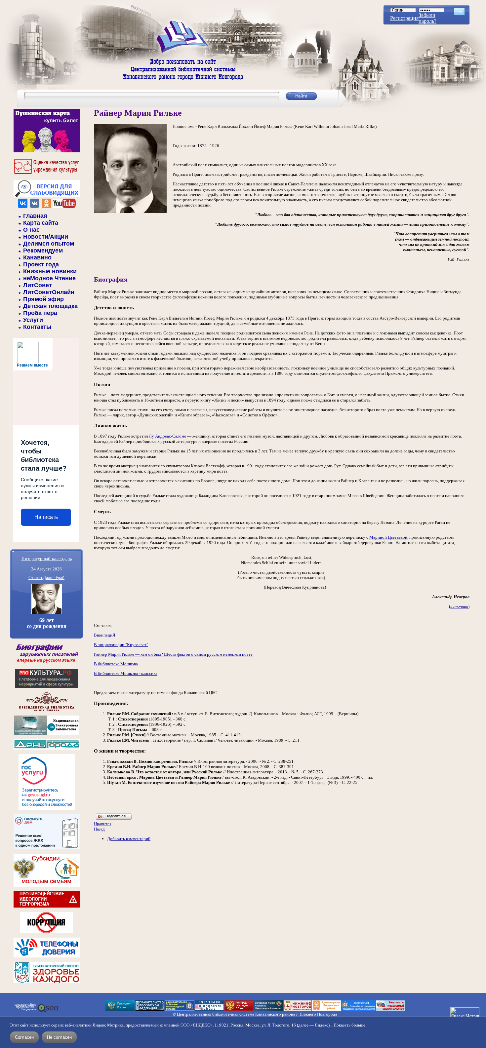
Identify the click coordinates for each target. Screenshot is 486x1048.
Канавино (37, 257)
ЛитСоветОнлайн (48, 292)
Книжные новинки (50, 271)
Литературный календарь (46, 558)
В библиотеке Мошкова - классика (125, 673)
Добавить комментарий (128, 838)
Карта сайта (40, 222)
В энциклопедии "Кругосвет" (121, 644)
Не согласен (59, 1037)
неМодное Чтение (49, 278)
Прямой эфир (43, 299)
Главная (35, 216)
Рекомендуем (43, 250)
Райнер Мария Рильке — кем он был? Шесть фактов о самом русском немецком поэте (173, 654)
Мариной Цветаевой (388, 537)
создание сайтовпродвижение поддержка (25, 1007)
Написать (46, 517)
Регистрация (404, 18)
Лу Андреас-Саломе (167, 436)
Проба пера (40, 313)
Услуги (33, 320)
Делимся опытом (48, 243)
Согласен (24, 1037)
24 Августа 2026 (46, 568)
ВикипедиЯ (104, 635)
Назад (99, 829)
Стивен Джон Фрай (46, 577)
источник (459, 606)
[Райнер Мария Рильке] (130, 211)
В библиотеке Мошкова (116, 663)
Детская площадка (50, 306)
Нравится (102, 823)
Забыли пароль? (427, 18)
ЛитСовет (37, 285)
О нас (31, 229)
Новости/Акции (45, 236)
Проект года (41, 264)
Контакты (37, 327)
